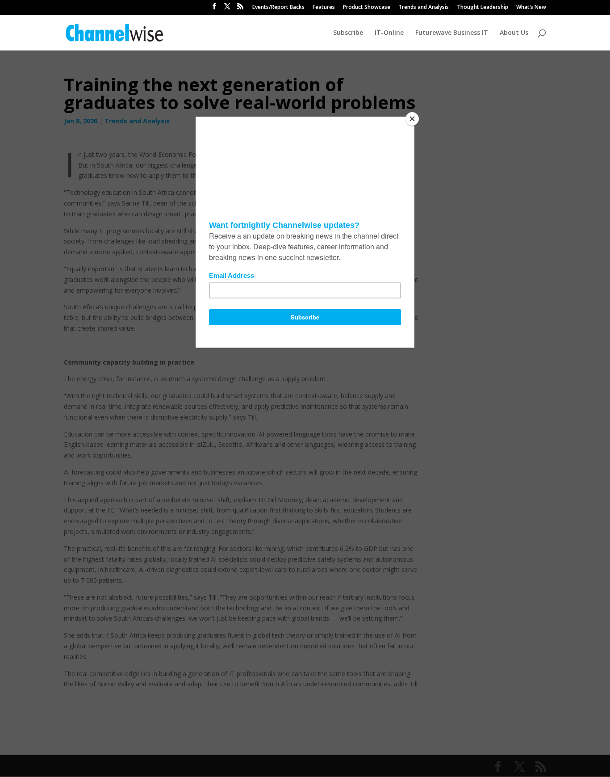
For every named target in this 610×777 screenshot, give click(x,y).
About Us (514, 33)
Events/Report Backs (278, 7)
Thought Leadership (482, 7)
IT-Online (389, 33)
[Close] (412, 119)
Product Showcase (366, 7)
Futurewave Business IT (451, 33)
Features (324, 7)
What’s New (531, 7)
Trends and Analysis (423, 7)
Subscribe (348, 33)
